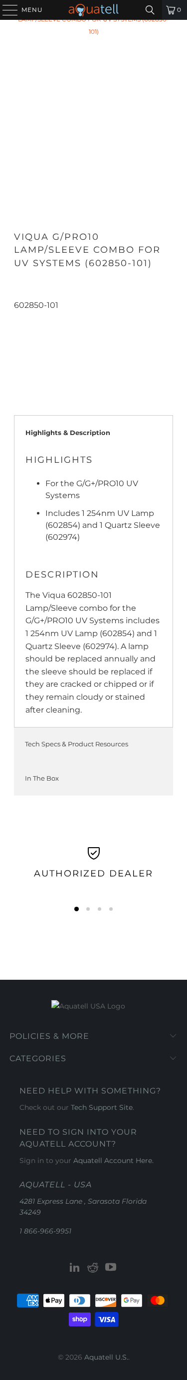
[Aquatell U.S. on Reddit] (93, 1268)
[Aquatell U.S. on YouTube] (110, 1268)
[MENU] (5, 10)
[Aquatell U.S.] (94, 10)
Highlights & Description (67, 432)
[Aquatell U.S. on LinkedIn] (75, 1268)
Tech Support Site (102, 1107)
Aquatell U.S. (106, 1357)
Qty (20, 317)
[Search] (150, 10)
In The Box (42, 778)
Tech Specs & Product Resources (76, 744)
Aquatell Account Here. (113, 1160)
